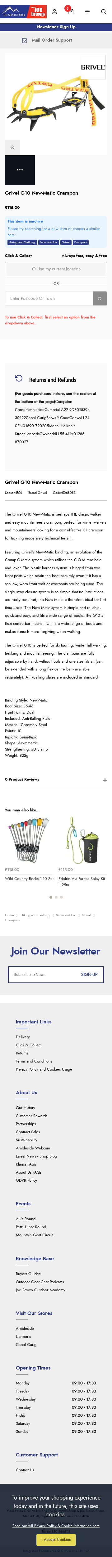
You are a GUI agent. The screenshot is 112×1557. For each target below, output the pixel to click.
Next (101, 861)
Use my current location (58, 269)
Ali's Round (25, 1219)
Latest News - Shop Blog (36, 1156)
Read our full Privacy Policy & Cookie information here (56, 1526)
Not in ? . (44, 310)
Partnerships (26, 1124)
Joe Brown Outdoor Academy (40, 1290)
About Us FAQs (28, 1173)
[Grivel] (93, 67)
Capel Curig (26, 1345)
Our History (25, 1108)
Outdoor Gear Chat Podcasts (40, 1282)
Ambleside (25, 1329)
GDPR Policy (26, 1181)
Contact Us (25, 1470)
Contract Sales (28, 1132)
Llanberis (23, 1337)
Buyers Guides (28, 1274)
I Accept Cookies (56, 1540)
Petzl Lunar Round (31, 1227)
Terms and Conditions (34, 1061)
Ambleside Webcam (33, 1148)
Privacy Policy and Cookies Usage (44, 1069)
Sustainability (26, 1140)
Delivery (23, 1037)
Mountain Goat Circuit (34, 1235)
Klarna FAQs (26, 1164)
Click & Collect (28, 1045)
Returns (22, 1053)
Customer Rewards (31, 1116)
